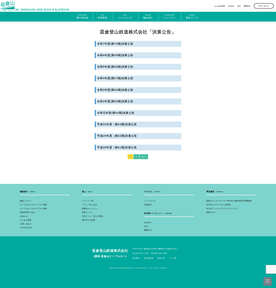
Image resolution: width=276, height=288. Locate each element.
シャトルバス (150, 201)
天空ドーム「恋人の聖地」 (93, 216)
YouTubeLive (26, 228)
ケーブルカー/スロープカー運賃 (33, 205)
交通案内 (148, 205)
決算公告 (161, 258)
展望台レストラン (89, 209)
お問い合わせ (263, 6)
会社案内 (136, 258)
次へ (144, 157)
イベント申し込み (89, 205)
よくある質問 (219, 6)
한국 (239, 6)
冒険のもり (211, 212)
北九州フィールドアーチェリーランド (222, 209)
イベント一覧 (87, 201)
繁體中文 (247, 6)
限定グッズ (87, 212)
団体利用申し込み (27, 212)
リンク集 (172, 258)
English (231, 6)
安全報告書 (148, 258)
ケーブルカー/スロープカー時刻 (33, 209)
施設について (25, 201)
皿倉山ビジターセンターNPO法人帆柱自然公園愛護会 (229, 201)
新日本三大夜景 (88, 220)
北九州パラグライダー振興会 (218, 205)
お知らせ (23, 216)
